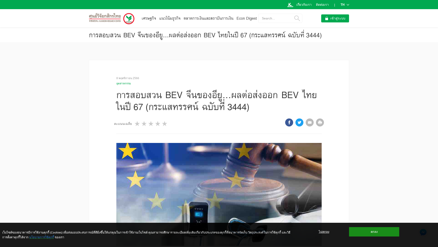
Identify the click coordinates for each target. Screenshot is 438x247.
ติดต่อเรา (322, 4)
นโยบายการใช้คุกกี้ (41, 237)
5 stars (165, 123)
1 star (137, 123)
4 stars (158, 123)
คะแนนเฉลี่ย (123, 124)
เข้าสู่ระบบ (337, 18)
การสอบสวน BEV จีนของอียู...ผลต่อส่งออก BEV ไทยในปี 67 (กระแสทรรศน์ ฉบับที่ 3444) (205, 35)
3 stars (151, 123)
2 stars (144, 123)
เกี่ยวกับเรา (304, 4)
